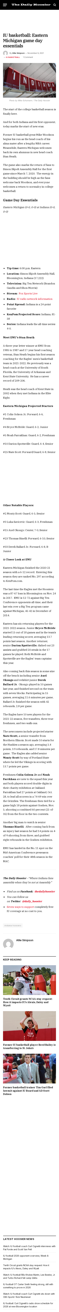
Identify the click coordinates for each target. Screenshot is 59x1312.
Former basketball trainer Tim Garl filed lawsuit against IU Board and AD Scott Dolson (28, 1091)
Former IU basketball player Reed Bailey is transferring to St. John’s (29, 1046)
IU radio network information (34, 299)
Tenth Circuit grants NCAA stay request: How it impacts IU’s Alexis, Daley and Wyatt (27, 1002)
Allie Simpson (18, 53)
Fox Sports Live (28, 293)
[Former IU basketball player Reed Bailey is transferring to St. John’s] (29, 1026)
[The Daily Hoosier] (31, 5)
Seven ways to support (20, 907)
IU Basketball (13, 57)
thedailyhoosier (44, 891)
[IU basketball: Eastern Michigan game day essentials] (29, 80)
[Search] (54, 5)
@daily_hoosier (32, 901)
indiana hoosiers (13, 925)
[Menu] (5, 5)
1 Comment (28, 57)
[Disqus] (29, 1140)
